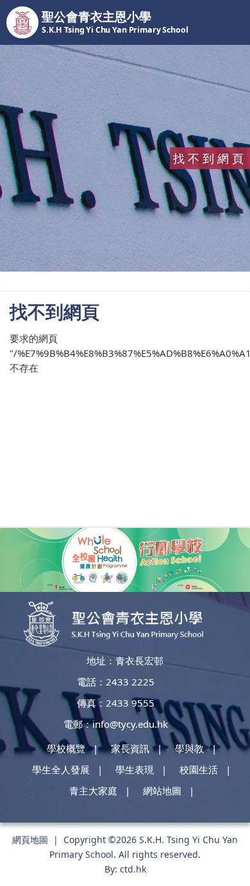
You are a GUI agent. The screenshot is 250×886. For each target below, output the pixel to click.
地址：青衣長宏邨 (125, 660)
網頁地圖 (30, 839)
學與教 (189, 748)
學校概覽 (66, 748)
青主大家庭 (93, 790)
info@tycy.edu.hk (130, 724)
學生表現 (134, 769)
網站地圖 (162, 790)
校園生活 (198, 769)
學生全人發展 (61, 769)
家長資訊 (130, 748)
